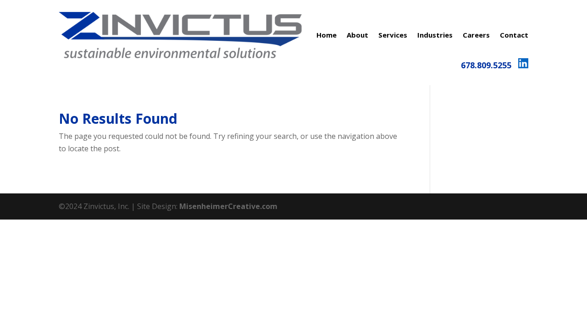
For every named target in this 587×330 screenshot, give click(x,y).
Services (392, 34)
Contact (514, 34)
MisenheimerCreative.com (228, 206)
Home (326, 34)
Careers (476, 34)
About (357, 34)
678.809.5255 (486, 65)
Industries (435, 34)
